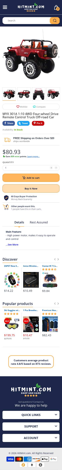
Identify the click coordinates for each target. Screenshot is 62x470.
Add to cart (33, 177)
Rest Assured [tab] (39, 222)
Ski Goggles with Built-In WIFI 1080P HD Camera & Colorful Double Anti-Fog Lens (12, 310)
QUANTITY (8, 162)
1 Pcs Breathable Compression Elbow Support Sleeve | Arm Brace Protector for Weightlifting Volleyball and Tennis (31, 310)
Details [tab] (19, 222)
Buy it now (31, 188)
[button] (49, 269)
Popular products (17, 303)
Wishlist (23, 106)
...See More (12, 244)
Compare (40, 106)
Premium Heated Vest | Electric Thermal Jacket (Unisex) (50, 310)
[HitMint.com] (31, 7)
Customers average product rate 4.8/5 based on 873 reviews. (31, 362)
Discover (10, 259)
